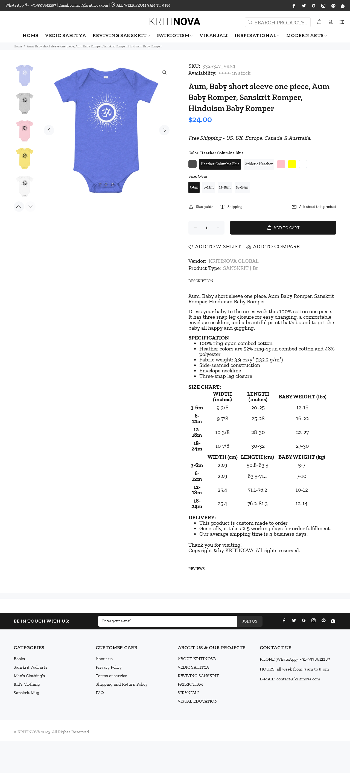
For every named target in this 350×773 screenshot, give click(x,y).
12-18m (225, 187)
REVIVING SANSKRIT (198, 675)
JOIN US (249, 621)
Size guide (204, 206)
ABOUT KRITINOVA (197, 658)
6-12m (209, 187)
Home (18, 46)
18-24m (242, 187)
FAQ (100, 692)
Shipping (235, 206)
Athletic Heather (259, 164)
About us (104, 658)
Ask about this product (317, 206)
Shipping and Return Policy (121, 684)
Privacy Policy (109, 667)
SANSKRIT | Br (240, 268)
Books (19, 658)
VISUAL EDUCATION (198, 701)
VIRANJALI (188, 692)
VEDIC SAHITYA (193, 667)
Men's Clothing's (29, 675)
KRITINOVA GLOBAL (234, 261)
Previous (49, 130)
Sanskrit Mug (26, 692)
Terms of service (111, 675)
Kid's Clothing (27, 684)
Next (164, 130)
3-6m (194, 187)
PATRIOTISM (190, 684)
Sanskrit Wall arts (30, 667)
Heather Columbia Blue (220, 164)
